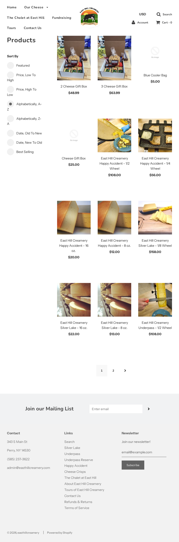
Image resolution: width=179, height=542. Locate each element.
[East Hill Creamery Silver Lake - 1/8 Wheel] (155, 217)
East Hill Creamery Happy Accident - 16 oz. (73, 245)
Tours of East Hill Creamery (84, 490)
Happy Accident (75, 466)
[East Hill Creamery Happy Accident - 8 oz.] (114, 217)
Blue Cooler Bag (155, 75)
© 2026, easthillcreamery (23, 532)
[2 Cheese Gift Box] (74, 58)
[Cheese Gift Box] (74, 135)
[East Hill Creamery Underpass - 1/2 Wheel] (155, 299)
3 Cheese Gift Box (114, 86)
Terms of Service (76, 508)
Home (12, 7)
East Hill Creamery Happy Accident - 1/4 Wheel (155, 163)
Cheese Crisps (75, 472)
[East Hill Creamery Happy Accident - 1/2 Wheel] (114, 135)
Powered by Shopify (59, 532)
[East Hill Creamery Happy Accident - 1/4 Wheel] (155, 135)
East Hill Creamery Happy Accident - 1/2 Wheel (115, 163)
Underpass (72, 454)
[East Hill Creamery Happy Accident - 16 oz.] (74, 217)
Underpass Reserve (78, 460)
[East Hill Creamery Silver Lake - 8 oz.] (114, 299)
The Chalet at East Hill (26, 18)
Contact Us (33, 28)
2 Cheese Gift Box (74, 86)
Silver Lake (72, 448)
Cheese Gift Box (74, 158)
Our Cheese (34, 7)
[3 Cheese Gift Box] (114, 58)
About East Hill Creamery (82, 484)
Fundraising (61, 18)
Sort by (12, 56)
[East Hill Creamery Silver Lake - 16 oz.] (74, 299)
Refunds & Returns (78, 502)
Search (69, 442)
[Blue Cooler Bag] (155, 52)
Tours (11, 28)
